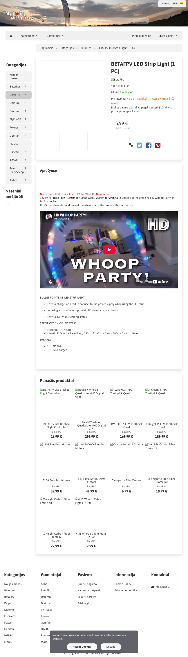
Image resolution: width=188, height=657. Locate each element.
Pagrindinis (46, 47)
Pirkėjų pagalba (141, 35)
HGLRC (14, 143)
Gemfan (14, 135)
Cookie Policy (122, 583)
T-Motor (14, 160)
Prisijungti (168, 35)
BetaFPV (15, 94)
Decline (110, 646)
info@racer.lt (162, 586)
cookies (71, 635)
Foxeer (14, 127)
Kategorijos (27, 35)
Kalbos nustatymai (89, 590)
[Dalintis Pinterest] (157, 145)
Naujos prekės (14, 76)
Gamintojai (53, 35)
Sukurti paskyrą (87, 596)
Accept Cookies (82, 646)
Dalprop (15, 102)
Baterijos (15, 86)
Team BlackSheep (17, 170)
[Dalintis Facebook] (148, 145)
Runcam (14, 151)
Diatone (14, 111)
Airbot (13, 180)
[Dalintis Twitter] (139, 145)
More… (8, 641)
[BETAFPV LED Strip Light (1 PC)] (11, 204)
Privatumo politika (125, 590)
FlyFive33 (15, 119)
